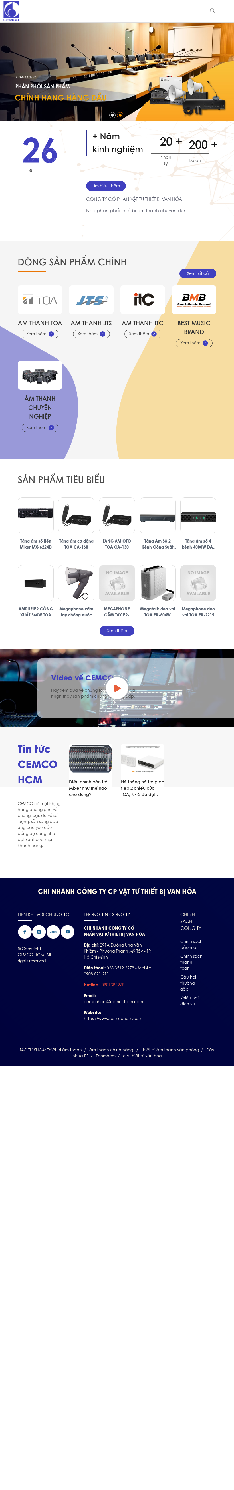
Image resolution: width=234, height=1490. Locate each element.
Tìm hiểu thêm (106, 186)
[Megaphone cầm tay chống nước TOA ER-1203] (76, 583)
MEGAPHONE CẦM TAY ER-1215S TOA (117, 612)
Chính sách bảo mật (191, 944)
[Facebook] (25, 928)
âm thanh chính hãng (111, 1050)
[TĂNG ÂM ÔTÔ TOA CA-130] (117, 515)
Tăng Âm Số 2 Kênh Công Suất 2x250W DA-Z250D (157, 544)
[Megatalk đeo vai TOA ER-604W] (157, 583)
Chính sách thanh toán (191, 962)
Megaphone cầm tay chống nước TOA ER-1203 (76, 612)
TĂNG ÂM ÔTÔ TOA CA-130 (117, 544)
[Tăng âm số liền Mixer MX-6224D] (35, 515)
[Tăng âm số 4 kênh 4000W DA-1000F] (198, 515)
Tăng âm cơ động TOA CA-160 (76, 544)
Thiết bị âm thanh (64, 1050)
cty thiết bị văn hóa (142, 1056)
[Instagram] (39, 928)
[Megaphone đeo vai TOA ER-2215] (198, 583)
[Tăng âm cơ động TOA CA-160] (76, 515)
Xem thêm (36, 334)
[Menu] (225, 11)
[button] (112, 115)
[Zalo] (53, 928)
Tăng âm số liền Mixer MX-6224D (36, 544)
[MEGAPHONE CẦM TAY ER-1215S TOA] (117, 583)
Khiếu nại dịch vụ (189, 1001)
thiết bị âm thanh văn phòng (170, 1050)
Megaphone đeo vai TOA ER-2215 (198, 612)
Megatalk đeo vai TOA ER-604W (157, 612)
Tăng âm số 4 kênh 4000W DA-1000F (198, 544)
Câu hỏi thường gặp (188, 983)
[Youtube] (67, 928)
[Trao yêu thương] (117, 25)
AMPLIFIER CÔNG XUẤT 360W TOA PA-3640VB (36, 612)
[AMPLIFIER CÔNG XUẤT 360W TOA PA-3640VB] (35, 583)
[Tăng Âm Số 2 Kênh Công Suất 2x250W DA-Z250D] (157, 515)
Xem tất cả (198, 273)
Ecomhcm (106, 1056)
